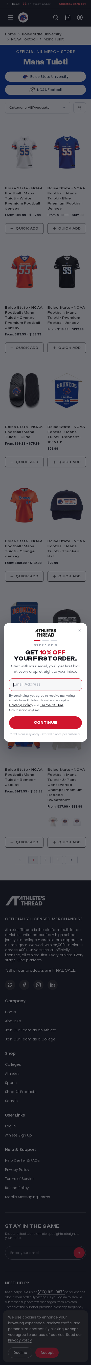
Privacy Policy (21, 705)
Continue (45, 722)
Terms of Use (51, 705)
